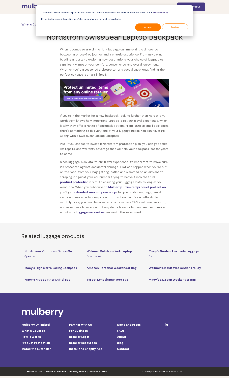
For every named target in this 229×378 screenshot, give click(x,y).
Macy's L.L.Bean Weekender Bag (172, 280)
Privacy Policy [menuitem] (77, 371)
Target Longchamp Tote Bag (107, 280)
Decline (175, 27)
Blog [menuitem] (120, 343)
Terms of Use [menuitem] (34, 371)
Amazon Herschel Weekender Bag (112, 268)
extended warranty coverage (95, 192)
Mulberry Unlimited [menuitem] (35, 325)
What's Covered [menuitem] (33, 331)
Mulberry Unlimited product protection (137, 187)
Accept (148, 27)
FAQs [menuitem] (121, 331)
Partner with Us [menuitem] (80, 325)
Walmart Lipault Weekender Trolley (175, 268)
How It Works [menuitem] (31, 337)
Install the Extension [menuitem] (36, 349)
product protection (74, 182)
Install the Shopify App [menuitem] (85, 349)
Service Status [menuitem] (98, 371)
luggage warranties (90, 212)
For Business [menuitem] (78, 331)
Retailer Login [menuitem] (79, 337)
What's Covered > (34, 24)
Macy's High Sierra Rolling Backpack (50, 268)
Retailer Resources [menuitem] (83, 343)
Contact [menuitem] (123, 349)
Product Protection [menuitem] (35, 343)
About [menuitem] (121, 337)
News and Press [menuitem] (129, 325)
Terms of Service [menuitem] (56, 371)
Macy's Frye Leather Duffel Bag (47, 280)
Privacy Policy (160, 12)
